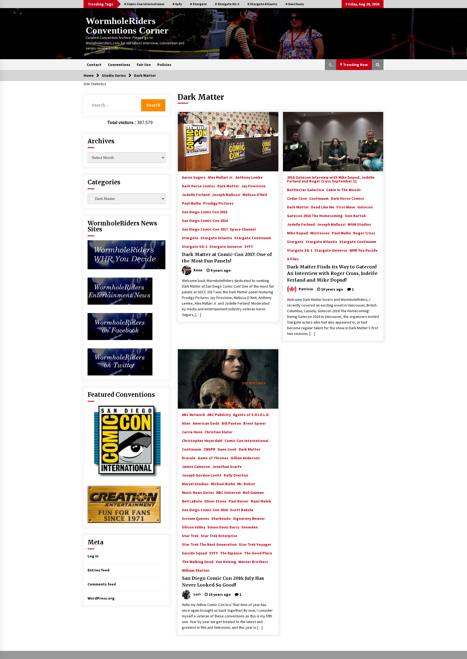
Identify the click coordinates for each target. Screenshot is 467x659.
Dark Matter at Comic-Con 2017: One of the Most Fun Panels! (227, 258)
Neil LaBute (192, 501)
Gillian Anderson (245, 457)
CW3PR (209, 449)
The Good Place (258, 553)
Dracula (188, 457)
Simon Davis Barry (223, 527)
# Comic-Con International (144, 4)
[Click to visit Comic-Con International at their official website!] (124, 441)
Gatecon (365, 207)
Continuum (319, 198)
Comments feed (102, 584)
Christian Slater (219, 432)
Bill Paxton (231, 423)
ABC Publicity (219, 414)
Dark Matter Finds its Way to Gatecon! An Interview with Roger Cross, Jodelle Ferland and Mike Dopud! (332, 273)
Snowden (249, 527)
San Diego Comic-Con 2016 (205, 220)
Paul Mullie (191, 203)
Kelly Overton (236, 475)
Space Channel (243, 229)
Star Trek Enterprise (219, 535)
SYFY (248, 246)
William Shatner (196, 570)
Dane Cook (227, 449)
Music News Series (198, 492)
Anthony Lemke (249, 177)
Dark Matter (228, 186)
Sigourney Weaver (249, 518)
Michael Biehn (223, 483)
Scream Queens (195, 518)
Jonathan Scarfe (227, 466)
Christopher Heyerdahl (202, 440)
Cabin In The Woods (343, 189)
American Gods (206, 423)
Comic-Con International (246, 440)
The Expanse (231, 553)
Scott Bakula (241, 509)
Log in (93, 556)
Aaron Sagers (194, 177)
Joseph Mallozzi (226, 194)
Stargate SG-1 (194, 246)
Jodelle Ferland (196, 194)
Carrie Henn (192, 432)
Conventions (119, 64)
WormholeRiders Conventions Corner (127, 26)
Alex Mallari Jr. (220, 177)
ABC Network (193, 414)
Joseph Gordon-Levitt (202, 475)
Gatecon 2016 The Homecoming (315, 215)
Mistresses (320, 233)
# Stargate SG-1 (227, 4)
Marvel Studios (195, 483)
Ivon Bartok (355, 215)
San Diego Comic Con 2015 (204, 211)
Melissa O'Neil (254, 194)
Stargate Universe (225, 246)
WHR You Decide (363, 250)
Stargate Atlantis (216, 237)
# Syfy (177, 4)
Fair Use (144, 64)
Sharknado (221, 518)
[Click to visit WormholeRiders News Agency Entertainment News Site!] (120, 290)
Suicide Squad (194, 553)
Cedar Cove (297, 198)
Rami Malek (261, 501)
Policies (164, 64)
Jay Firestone (253, 186)
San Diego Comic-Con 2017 (205, 229)
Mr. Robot (246, 483)
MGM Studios (359, 224)
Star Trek (190, 535)
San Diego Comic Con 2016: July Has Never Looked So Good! (223, 581)
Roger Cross (364, 233)
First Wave (345, 207)
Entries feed (98, 570)
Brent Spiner (254, 423)
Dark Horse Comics (198, 186)
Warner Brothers (253, 561)
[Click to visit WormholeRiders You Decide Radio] (126, 254)
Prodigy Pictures (218, 203)
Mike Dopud (297, 233)
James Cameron (196, 466)
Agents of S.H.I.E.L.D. (251, 414)
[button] (330, 64)
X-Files (293, 259)
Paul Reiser (239, 501)
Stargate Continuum (252, 237)
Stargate (190, 237)
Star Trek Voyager (255, 544)
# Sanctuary (294, 4)
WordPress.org (101, 598)
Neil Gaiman (253, 492)
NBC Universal (228, 492)
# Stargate (198, 4)
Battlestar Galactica (305, 189)
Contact (94, 64)
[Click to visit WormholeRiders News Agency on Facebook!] (120, 326)
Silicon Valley (193, 527)
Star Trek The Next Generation (209, 544)
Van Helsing (226, 561)
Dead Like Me (322, 207)
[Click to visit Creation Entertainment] (124, 503)
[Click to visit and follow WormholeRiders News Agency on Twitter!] (120, 361)
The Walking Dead (198, 561)
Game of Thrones (213, 457)
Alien (186, 423)
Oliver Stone (215, 501)
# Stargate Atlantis (262, 4)
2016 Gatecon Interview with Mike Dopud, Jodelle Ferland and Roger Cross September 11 (331, 179)
